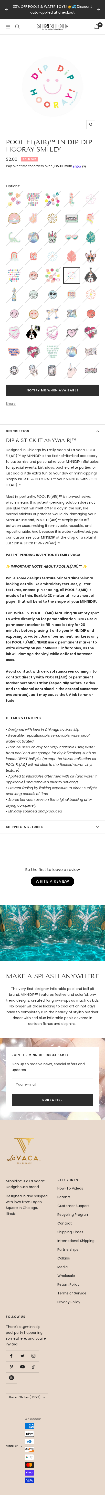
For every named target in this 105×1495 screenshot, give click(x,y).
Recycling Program (73, 1214)
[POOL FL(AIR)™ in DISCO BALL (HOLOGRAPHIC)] (33, 231)
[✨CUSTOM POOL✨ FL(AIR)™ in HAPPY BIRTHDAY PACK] (14, 346)
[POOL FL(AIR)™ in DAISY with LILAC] (91, 193)
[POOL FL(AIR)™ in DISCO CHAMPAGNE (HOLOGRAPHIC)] (14, 289)
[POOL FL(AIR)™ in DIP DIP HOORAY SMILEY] (71, 270)
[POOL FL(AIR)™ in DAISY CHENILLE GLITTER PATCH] (52, 213)
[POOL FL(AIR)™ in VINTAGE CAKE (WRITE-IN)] (52, 327)
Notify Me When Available (53, 390)
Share (11, 403)
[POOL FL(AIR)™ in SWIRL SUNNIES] (71, 231)
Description (17, 431)
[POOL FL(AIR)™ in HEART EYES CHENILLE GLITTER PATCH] (33, 308)
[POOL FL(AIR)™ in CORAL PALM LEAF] (71, 251)
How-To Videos (70, 1188)
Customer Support (73, 1205)
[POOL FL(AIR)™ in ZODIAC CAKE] (14, 327)
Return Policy (68, 1284)
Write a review (52, 881)
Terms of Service (71, 1293)
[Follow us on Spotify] (11, 1377)
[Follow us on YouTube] (22, 1366)
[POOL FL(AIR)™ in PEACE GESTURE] (33, 213)
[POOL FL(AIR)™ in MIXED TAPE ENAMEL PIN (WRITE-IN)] (71, 213)
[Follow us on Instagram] (33, 1356)
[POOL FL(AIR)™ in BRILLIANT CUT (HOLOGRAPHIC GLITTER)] (14, 365)
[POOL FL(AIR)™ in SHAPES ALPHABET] (14, 270)
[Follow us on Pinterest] (11, 1366)
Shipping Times (70, 1232)
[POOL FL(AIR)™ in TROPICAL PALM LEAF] (91, 231)
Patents (64, 1197)
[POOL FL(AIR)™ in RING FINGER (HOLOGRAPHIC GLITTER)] (71, 365)
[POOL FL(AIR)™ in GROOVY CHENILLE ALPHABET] (52, 346)
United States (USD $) (25, 1397)
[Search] (17, 27)
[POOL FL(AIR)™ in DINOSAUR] (14, 231)
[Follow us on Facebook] (11, 1356)
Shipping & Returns (24, 827)
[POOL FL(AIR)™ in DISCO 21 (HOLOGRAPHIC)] (71, 308)
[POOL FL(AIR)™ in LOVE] (33, 251)
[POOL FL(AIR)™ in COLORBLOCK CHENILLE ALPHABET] (33, 193)
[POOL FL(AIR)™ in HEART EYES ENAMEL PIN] (33, 270)
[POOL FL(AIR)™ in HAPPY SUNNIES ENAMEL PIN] (52, 289)
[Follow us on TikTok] (33, 1366)
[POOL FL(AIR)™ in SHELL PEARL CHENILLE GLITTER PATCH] (14, 213)
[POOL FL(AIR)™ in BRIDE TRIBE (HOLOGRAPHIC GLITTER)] (91, 346)
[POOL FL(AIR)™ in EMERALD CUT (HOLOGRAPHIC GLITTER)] (52, 365)
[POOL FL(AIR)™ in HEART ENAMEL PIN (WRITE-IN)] (71, 327)
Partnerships (67, 1249)
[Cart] (96, 26)
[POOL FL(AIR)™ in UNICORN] (91, 213)
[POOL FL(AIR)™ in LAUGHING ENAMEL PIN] (33, 289)
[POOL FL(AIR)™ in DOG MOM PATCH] (33, 346)
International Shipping (75, 1240)
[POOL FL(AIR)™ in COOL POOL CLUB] (71, 289)
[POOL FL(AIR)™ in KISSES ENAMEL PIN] (91, 308)
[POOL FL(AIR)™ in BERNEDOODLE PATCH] (91, 270)
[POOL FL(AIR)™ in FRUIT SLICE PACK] (52, 270)
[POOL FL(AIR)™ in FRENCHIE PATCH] (52, 231)
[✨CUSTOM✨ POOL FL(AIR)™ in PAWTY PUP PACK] (33, 327)
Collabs (63, 1258)
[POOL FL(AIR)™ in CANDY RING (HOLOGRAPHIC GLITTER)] (33, 365)
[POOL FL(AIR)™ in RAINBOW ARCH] (14, 251)
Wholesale (66, 1275)
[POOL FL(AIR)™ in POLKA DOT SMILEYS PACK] (52, 193)
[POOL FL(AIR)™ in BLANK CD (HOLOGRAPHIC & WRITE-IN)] (71, 346)
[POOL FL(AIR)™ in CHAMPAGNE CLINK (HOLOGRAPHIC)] (52, 308)
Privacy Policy (68, 1302)
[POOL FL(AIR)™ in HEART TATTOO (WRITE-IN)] (91, 327)
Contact (64, 1223)
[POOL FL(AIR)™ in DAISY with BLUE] (52, 251)
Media (62, 1267)
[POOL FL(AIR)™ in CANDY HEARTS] (14, 193)
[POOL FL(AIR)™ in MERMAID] (71, 193)
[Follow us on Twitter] (22, 1356)
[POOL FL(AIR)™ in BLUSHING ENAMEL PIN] (14, 308)
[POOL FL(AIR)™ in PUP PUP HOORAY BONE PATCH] (91, 365)
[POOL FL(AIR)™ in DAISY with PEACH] (91, 289)
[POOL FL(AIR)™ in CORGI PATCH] (91, 251)
